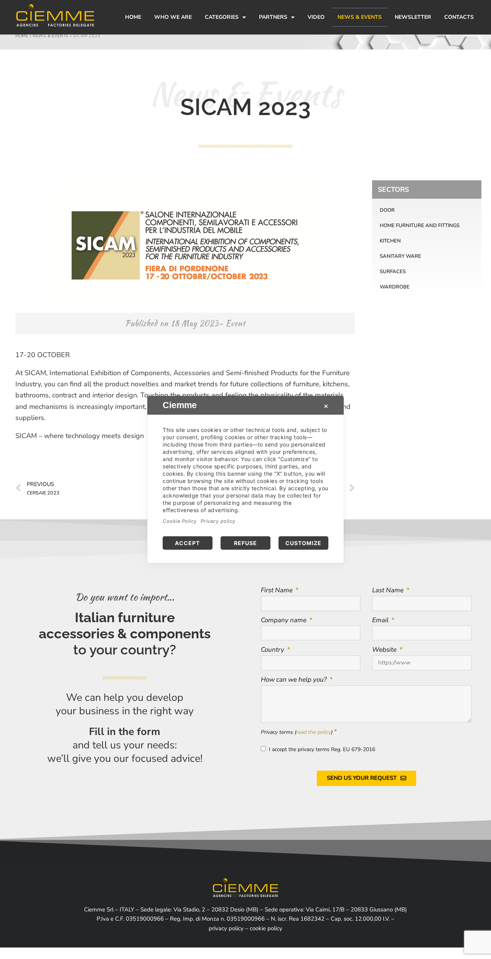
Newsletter (413, 17)
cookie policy (266, 928)
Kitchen (390, 240)
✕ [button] (326, 406)
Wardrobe (395, 286)
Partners (273, 17)
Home (133, 17)
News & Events (360, 17)
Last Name (388, 590)
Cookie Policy (180, 521)
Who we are (173, 17)
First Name (277, 590)
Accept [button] (187, 543)
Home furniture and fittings (420, 225)
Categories (222, 17)
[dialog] (245, 479)
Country (273, 649)
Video (316, 17)
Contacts (459, 17)
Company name (284, 620)
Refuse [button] (245, 543)
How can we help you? (294, 679)
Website (385, 649)
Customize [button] (303, 543)
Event (236, 323)
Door (387, 210)
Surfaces (393, 271)
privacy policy (226, 928)
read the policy (313, 732)
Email (381, 620)
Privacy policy (218, 521)
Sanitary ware (400, 256)
